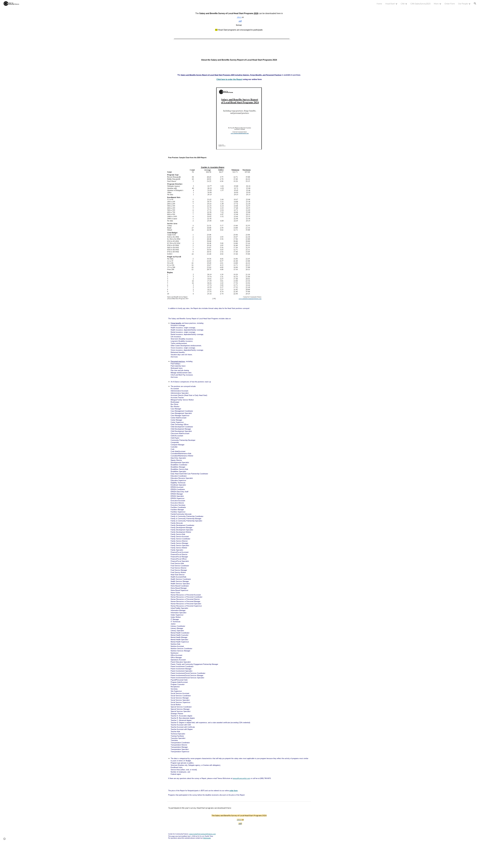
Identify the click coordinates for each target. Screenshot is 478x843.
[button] (475, 3)
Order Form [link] (450, 3)
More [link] (436, 3)
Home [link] (379, 3)
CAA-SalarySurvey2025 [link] (420, 3)
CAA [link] (403, 3)
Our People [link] (463, 3)
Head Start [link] (390, 3)
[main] (239, 21)
